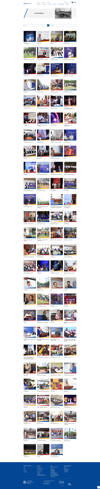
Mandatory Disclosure (67, 465)
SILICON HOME (43, 2)
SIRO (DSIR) (25, 472)
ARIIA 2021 (25, 470)
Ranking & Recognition (27, 465)
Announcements (39, 469)
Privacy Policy (66, 469)
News (51, 465)
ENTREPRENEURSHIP (61, 4)
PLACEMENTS (50, 4)
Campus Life (53, 476)
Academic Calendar (40, 468)
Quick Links (39, 465)
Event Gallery (53, 469)
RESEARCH (54, 4)
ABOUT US (38, 2)
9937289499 (48, 480)
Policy (65, 468)
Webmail (38, 473)
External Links (53, 471)
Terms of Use (66, 470)
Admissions (39, 467)
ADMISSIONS (44, 4)
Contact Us (66, 471)
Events (52, 468)
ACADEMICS (39, 4)
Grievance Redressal (54, 474)
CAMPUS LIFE (67, 4)
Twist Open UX (63, 485)
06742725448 (52, 480)
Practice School (39, 470)
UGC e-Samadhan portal (55, 475)
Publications (53, 470)
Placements (39, 472)
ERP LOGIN (48, 2)
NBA (24, 468)
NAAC (24, 467)
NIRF (24, 469)
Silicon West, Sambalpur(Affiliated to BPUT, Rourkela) (41, 475)
